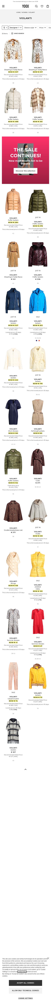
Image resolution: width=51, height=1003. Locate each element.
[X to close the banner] (48, 958)
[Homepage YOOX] (25, 6)
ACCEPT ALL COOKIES (25, 983)
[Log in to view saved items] (42, 6)
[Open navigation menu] (3, 6)
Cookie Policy (22, 972)
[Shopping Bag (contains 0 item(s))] (47, 6)
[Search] (36, 6)
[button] (25, 769)
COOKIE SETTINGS (25, 998)
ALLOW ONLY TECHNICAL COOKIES (25, 990)
